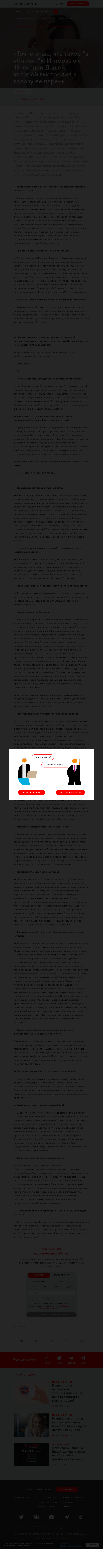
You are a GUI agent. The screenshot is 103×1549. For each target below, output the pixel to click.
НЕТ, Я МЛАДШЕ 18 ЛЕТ (70, 792)
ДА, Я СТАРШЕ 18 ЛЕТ (31, 792)
